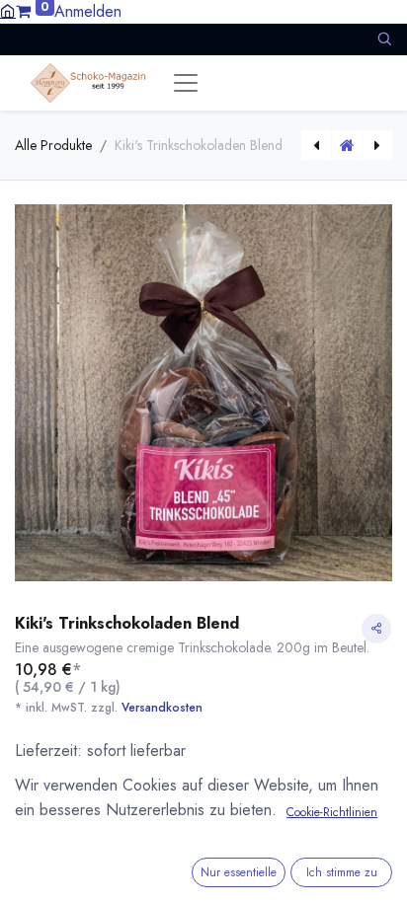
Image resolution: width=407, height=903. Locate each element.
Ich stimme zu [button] (341, 872)
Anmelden (88, 11)
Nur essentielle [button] (239, 872)
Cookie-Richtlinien (331, 812)
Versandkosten (162, 707)
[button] (384, 39)
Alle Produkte (53, 145)
